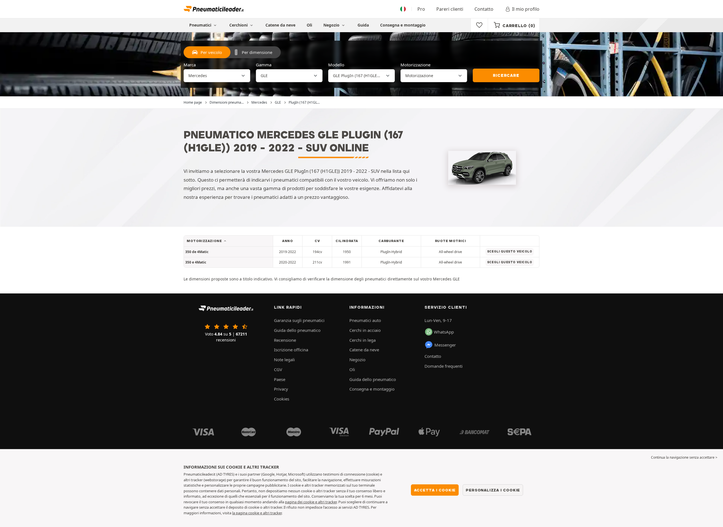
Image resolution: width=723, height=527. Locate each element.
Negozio (332, 25)
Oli (309, 25)
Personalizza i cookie (493, 490)
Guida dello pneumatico (297, 330)
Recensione (285, 340)
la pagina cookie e (247, 512)
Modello (336, 64)
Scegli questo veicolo (509, 251)
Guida (363, 25)
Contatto (483, 9)
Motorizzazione (415, 64)
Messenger (445, 345)
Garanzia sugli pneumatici (299, 320)
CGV (278, 369)
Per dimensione (257, 52)
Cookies (281, 399)
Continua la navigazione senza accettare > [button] (684, 457)
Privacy (281, 389)
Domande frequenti (443, 366)
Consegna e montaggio (403, 25)
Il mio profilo (525, 9)
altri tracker (272, 512)
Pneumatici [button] (200, 25)
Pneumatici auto (365, 320)
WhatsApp (444, 332)
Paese (279, 379)
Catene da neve (280, 25)
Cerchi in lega (362, 340)
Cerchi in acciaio (365, 330)
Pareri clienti (449, 9)
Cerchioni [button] (239, 25)
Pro (421, 9)
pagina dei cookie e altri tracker (311, 501)
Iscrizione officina (291, 349)
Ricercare (506, 75)
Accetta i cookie (435, 490)
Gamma (263, 64)
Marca (190, 64)
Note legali (284, 359)
